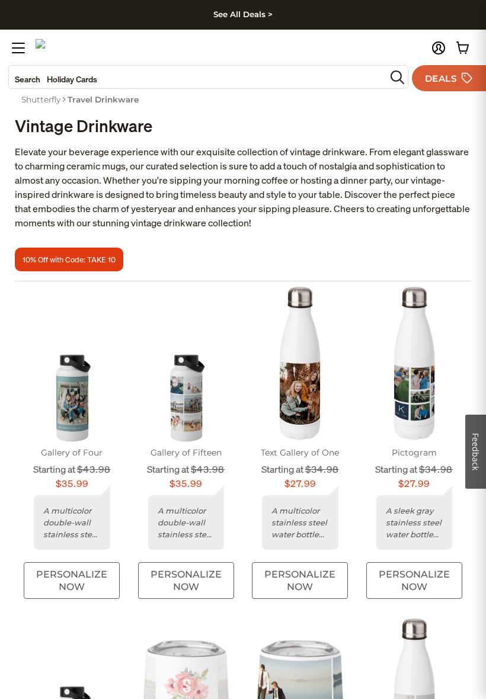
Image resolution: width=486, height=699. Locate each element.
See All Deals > (243, 14)
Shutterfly (40, 99)
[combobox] (197, 77)
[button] (438, 47)
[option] (40, 99)
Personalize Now (71, 580)
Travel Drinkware (103, 99)
